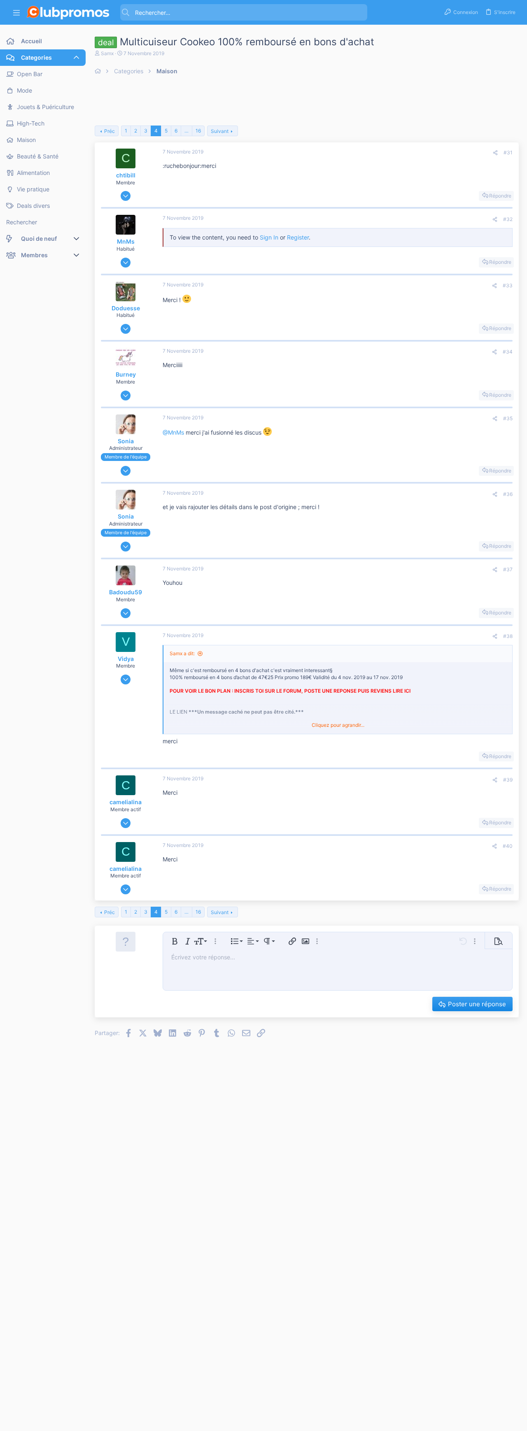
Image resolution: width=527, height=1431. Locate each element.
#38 (508, 636)
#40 (508, 846)
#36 (508, 494)
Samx (107, 53)
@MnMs (173, 432)
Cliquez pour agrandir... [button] (338, 725)
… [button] (186, 131)
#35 (508, 418)
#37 (508, 569)
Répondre (500, 196)
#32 (508, 219)
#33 (508, 285)
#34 (508, 352)
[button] (16, 12)
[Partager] (495, 153)
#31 (508, 152)
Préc (109, 131)
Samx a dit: (182, 653)
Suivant (220, 131)
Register (298, 237)
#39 (508, 780)
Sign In (269, 237)
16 (198, 131)
